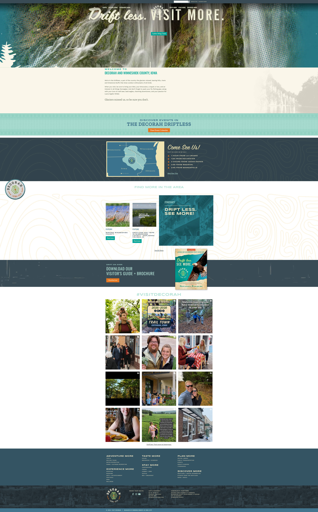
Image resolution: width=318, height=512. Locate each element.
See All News (159, 250)
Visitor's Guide (203, 1)
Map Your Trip (173, 173)
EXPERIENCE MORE (124, 7)
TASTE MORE (173, 7)
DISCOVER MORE (192, 7)
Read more (110, 238)
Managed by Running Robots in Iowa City (138, 510)
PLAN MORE (182, 7)
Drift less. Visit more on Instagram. (159, 444)
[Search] (189, 2)
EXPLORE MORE (113, 7)
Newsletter (194, 1)
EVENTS (105, 7)
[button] (1, 34)
